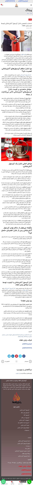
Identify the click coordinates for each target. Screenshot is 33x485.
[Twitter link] (20, 356)
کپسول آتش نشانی (24, 410)
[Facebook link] (23, 356)
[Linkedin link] (12, 356)
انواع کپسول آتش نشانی (23, 428)
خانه (31, 13)
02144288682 (23, 1)
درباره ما (28, 446)
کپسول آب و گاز (25, 417)
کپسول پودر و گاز (25, 412)
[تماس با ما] (29, 482)
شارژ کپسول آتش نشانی (24, 456)
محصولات (26, 430)
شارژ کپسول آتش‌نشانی (26, 75)
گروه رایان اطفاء (26, 384)
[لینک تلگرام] (9, 356)
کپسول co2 (26, 415)
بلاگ (28, 13)
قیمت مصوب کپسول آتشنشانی (22, 451)
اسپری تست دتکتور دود (23, 422)
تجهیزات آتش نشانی (24, 420)
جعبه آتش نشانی (25, 425)
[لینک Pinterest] (16, 356)
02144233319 (10, 1)
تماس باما (27, 448)
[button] (3, 481)
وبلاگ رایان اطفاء (26, 453)
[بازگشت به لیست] (16, 361)
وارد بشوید (18, 373)
